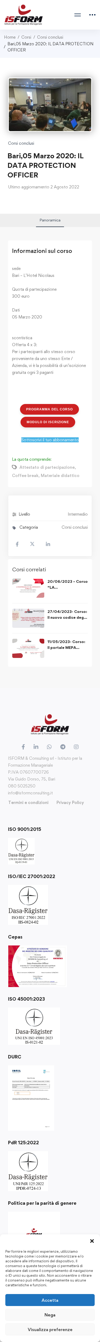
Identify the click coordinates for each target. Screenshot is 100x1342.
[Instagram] (76, 747)
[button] (92, 1241)
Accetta (50, 1300)
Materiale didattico (60, 475)
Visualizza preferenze (50, 1329)
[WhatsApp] (49, 747)
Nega (50, 1314)
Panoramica (50, 220)
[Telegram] (63, 747)
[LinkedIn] (36, 747)
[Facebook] (23, 747)
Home (9, 37)
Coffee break (25, 475)
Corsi (26, 37)
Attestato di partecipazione (47, 467)
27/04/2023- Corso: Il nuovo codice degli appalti (67, 617)
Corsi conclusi (50, 37)
